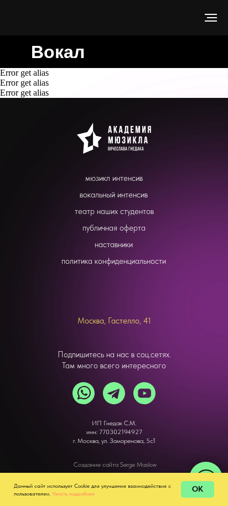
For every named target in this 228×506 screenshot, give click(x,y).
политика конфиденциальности (113, 261)
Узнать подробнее (73, 493)
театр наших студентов (114, 211)
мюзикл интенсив (114, 178)
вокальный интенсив (114, 195)
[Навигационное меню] (211, 18)
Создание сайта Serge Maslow (115, 464)
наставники (114, 244)
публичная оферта (114, 228)
